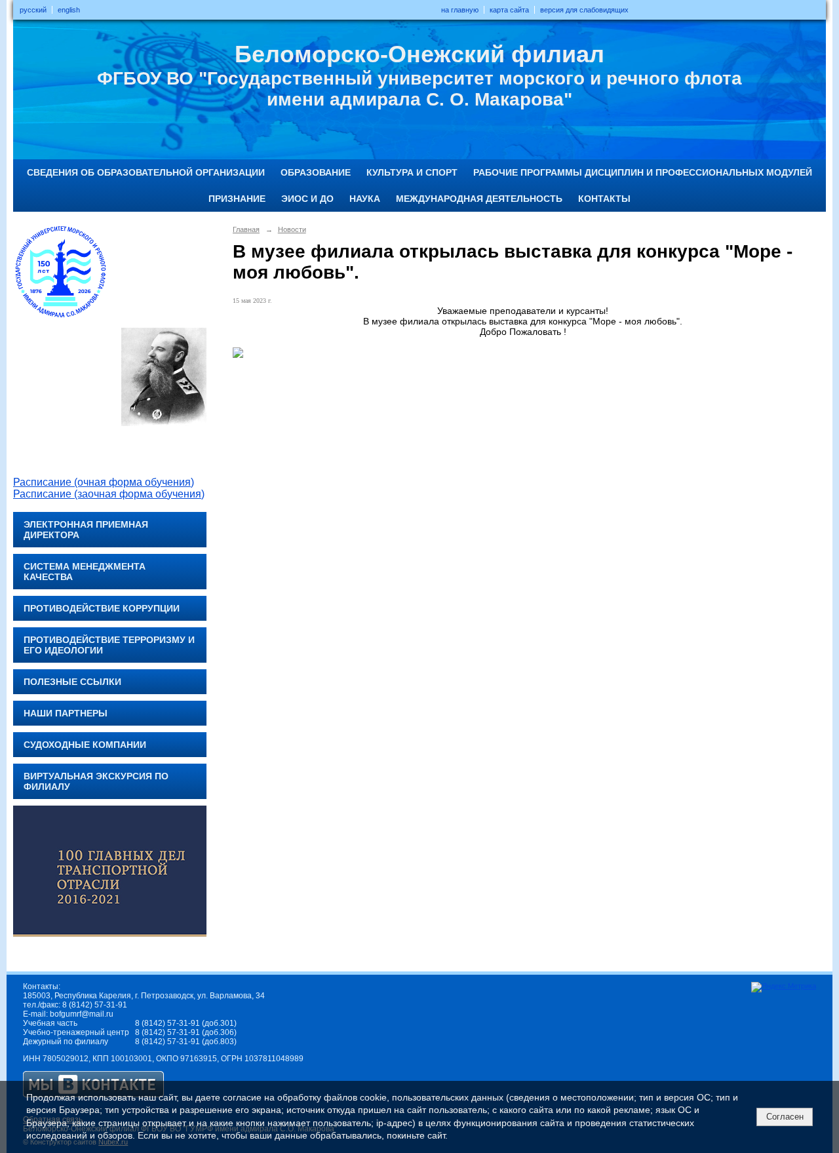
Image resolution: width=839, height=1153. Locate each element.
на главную (459, 10)
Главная (246, 229)
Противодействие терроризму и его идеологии (109, 645)
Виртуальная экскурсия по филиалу (96, 781)
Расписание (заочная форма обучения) (109, 493)
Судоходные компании (85, 744)
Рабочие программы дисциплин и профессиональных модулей (642, 172)
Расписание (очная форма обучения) (103, 482)
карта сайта (509, 10)
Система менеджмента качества (85, 571)
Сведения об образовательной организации (146, 172)
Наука (364, 198)
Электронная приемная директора (86, 529)
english (69, 10)
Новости (292, 229)
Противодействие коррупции (102, 608)
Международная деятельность (479, 198)
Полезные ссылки (72, 681)
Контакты (604, 198)
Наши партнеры (65, 713)
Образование (316, 172)
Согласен (785, 1117)
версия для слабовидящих (584, 10)
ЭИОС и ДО (307, 198)
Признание (236, 198)
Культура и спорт (412, 172)
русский (33, 10)
